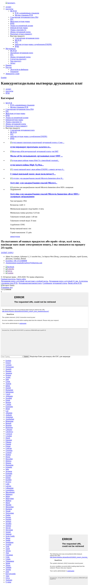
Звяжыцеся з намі (12, 74)
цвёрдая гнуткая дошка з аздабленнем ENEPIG (33, 44)
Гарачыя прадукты (8, 279)
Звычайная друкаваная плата (21, 53)
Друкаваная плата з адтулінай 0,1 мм (63, 281)
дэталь (17, 236)
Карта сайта (21, 279)
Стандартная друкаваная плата (27, 38)
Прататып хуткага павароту (21, 34)
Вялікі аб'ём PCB (74, 283)
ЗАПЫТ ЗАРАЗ (7, 253)
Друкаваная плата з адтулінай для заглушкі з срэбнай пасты (24, 281)
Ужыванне (14, 72)
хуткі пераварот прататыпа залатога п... (30, 147)
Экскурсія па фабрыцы (19, 69)
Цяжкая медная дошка (19, 28)
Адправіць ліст (7, 287)
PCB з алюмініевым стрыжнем (27, 13)
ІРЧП (12, 23)
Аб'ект (12, 63)
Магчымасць (11, 49)
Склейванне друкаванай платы (55, 283)
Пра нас (9, 67)
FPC (12, 19)
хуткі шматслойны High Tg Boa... (27, 165)
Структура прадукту (18, 59)
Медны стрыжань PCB (24, 15)
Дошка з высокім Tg (18, 30)
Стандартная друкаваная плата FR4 (24, 17)
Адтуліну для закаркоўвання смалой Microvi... (33, 183)
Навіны (8, 65)
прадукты (9, 9)
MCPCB (13, 11)
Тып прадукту (15, 61)
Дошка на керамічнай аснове (21, 26)
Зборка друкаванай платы (20, 32)
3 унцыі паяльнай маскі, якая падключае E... (33, 174)
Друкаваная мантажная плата (30, 283)
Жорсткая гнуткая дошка (20, 21)
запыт (12, 236)
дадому (8, 7)
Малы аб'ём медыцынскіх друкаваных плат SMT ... (36, 156)
